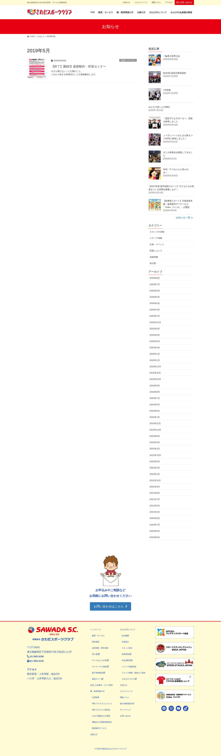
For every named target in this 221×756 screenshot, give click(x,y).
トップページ (95, 629)
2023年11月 (155, 423)
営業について (156, 250)
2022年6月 (155, 461)
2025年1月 (155, 360)
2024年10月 (155, 379)
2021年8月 (155, 493)
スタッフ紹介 (127, 648)
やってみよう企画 (99, 660)
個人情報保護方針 (127, 704)
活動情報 (154, 257)
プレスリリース (141, 2)
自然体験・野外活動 (100, 648)
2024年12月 (155, 366)
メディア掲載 (156, 238)
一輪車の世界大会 (171, 56)
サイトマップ (125, 710)
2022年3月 (155, 474)
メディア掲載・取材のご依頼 (133, 673)
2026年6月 (155, 290)
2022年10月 (155, 455)
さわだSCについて (127, 629)
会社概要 (125, 636)
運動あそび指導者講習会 (102, 722)
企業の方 (93, 734)
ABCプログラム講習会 (101, 710)
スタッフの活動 (157, 232)
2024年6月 (155, 404)
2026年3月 (155, 309)
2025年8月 (155, 335)
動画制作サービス (99, 728)
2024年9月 (155, 385)
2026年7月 (155, 284)
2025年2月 (155, 354)
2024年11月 (155, 373)
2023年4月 (155, 442)
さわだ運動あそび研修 (101, 716)
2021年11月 (155, 480)
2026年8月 (155, 278)
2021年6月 (155, 505)
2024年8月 (155, 392)
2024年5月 (155, 411)
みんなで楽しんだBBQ (159, 107)
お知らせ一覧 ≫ (184, 217)
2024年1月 (155, 417)
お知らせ (126, 2)
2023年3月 (155, 448)
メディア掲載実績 (129, 667)
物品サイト (96, 679)
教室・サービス (98, 636)
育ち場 (95, 654)
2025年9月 (155, 328)
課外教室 (95, 642)
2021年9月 (155, 486)
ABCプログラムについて (102, 704)
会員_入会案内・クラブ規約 (101, 685)
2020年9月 (155, 518)
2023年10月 (155, 430)
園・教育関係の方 (97, 691)
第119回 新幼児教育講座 (174, 73)
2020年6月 (155, 531)
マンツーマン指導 (99, 667)
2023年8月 (155, 436)
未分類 (153, 263)
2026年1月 (155, 316)
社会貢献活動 (127, 660)
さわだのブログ (128, 679)
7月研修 (167, 90)
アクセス (168, 2)
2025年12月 (155, 322)
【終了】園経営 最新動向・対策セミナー (78, 66)
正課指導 (95, 697)
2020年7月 (155, 524)
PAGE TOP (213, 730)
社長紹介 (125, 642)
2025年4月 (155, 347)
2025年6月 (155, 341)
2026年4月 (155, 303)
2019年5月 (155, 537)
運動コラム (156, 2)
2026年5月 (155, 297)
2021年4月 (155, 512)
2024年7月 (155, 398)
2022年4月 (155, 468)
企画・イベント (128, 60)
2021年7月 (155, 499)
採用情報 (125, 654)
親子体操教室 (97, 673)
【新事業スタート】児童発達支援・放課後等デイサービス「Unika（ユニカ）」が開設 (178, 204)
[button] (110, 606)
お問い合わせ (186, 2)
